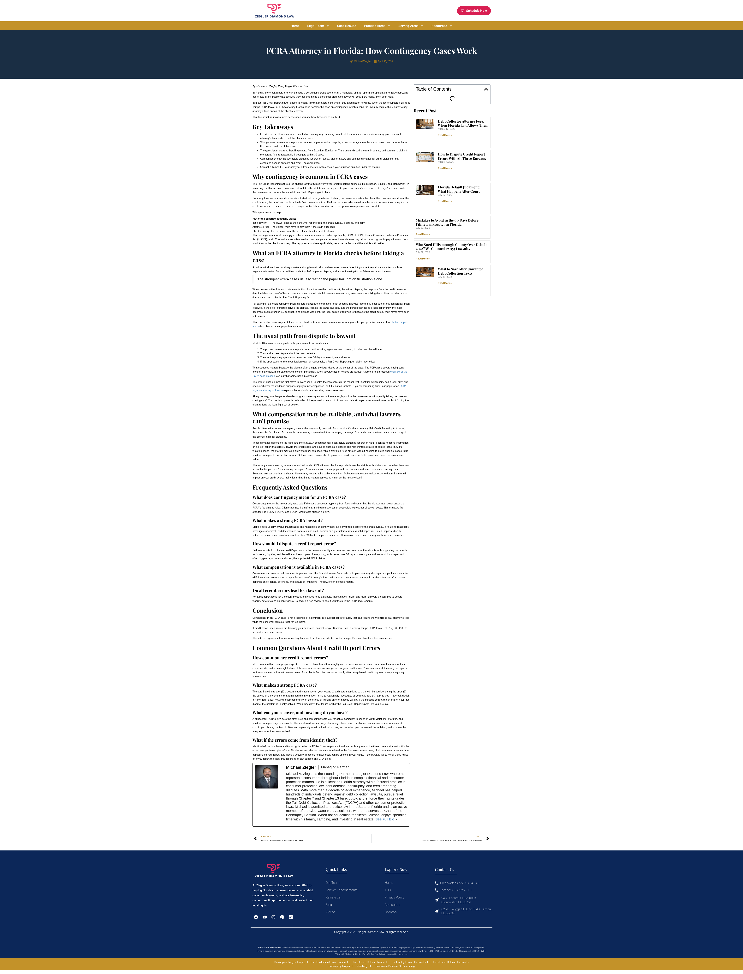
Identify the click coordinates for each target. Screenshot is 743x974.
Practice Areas (374, 26)
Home (295, 26)
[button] (486, 89)
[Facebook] (256, 917)
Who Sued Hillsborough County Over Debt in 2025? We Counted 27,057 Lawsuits (452, 246)
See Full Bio (384, 819)
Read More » (445, 135)
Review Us (333, 897)
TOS (388, 890)
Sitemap (390, 912)
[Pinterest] (282, 917)
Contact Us (392, 905)
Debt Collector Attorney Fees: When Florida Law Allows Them (463, 123)
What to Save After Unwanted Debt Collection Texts (461, 271)
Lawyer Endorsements (341, 890)
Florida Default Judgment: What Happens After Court (459, 189)
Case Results (346, 26)
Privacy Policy (394, 897)
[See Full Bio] (396, 819)
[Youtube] (264, 917)
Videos (330, 912)
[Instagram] (273, 917)
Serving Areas (408, 26)
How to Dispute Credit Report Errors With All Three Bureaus (462, 156)
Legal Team (315, 26)
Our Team (333, 883)
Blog (329, 905)
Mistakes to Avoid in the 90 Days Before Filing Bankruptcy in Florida (447, 222)
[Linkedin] (291, 917)
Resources (439, 26)
